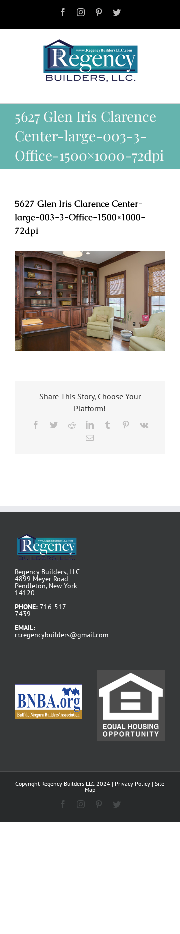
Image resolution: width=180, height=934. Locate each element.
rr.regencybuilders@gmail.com (61, 635)
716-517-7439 (41, 610)
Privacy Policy (132, 784)
